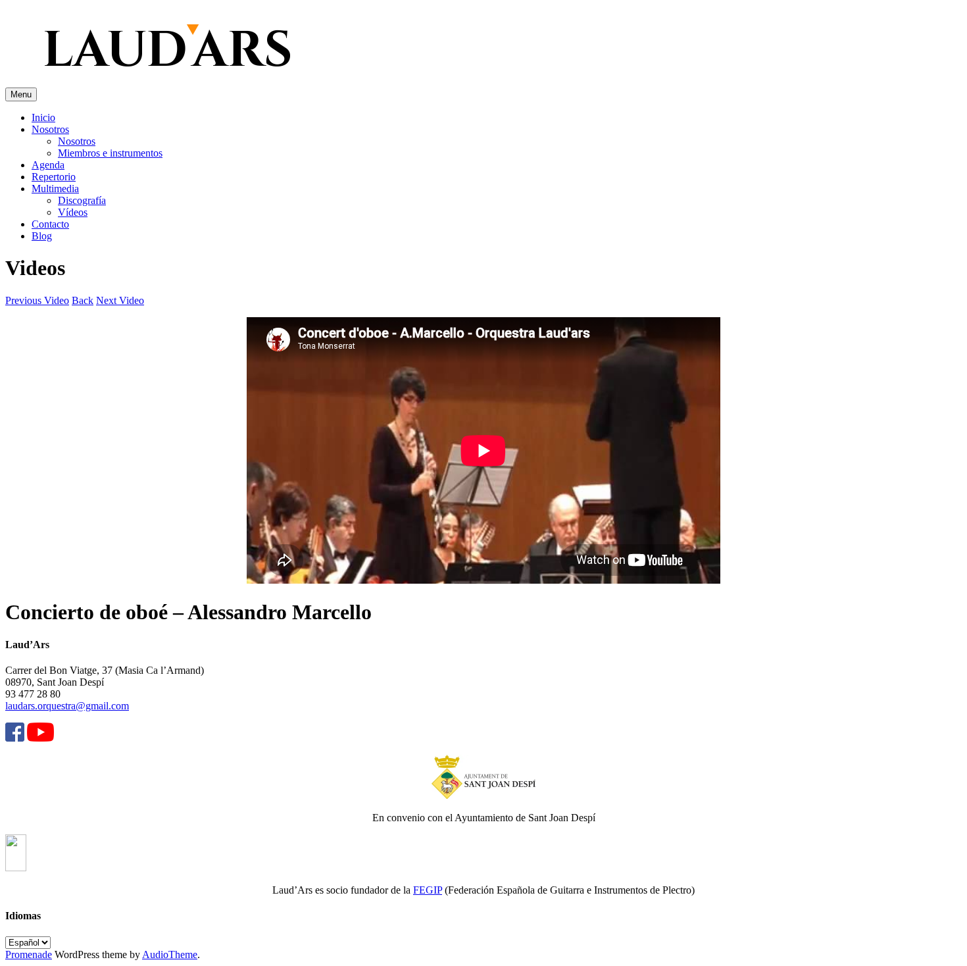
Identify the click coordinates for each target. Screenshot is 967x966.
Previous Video (37, 300)
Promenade (28, 954)
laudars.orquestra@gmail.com (67, 705)
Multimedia (55, 188)
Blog (42, 236)
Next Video (120, 300)
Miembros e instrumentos (110, 153)
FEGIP (427, 890)
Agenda (48, 164)
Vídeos (72, 212)
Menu (21, 94)
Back (82, 300)
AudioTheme (169, 954)
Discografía (82, 200)
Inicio (43, 117)
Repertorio (54, 176)
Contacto (50, 224)
